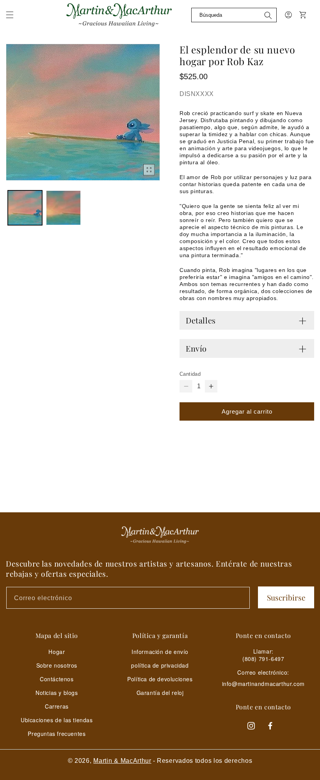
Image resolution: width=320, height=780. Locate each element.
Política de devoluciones (159, 679)
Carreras (57, 706)
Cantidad (190, 374)
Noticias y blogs (57, 692)
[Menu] (14, 19)
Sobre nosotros (56, 665)
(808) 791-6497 (263, 659)
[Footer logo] (160, 535)
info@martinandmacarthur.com (263, 684)
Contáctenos (57, 679)
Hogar (56, 652)
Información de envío (160, 652)
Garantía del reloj (160, 692)
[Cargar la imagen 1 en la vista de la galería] (25, 207)
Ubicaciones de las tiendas (57, 720)
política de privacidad (159, 665)
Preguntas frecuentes (56, 733)
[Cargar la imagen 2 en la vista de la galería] (63, 207)
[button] (9, 14)
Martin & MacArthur (122, 760)
